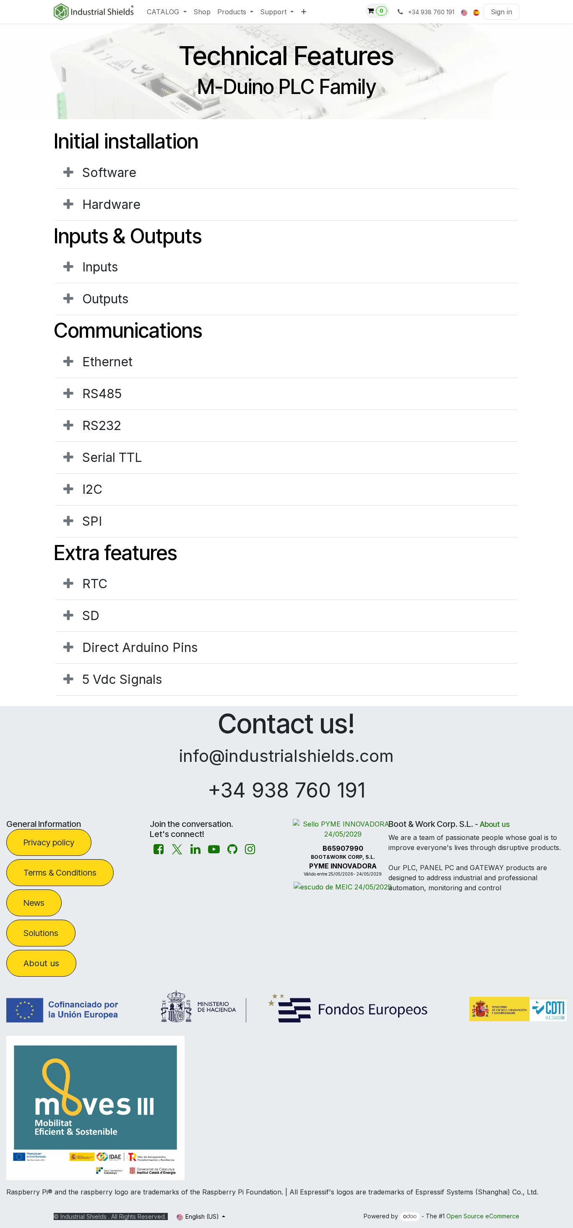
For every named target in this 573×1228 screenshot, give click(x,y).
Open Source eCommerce (482, 1216)
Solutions (40, 933)
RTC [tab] (94, 583)
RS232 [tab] (101, 425)
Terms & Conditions (59, 873)
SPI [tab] (92, 521)
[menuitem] (166, 11)
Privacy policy (48, 842)
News (33, 903)
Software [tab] (109, 172)
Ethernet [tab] (107, 361)
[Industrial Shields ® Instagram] (250, 849)
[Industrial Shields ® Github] (232, 849)
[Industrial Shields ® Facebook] (158, 849)
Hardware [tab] (111, 204)
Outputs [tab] (105, 298)
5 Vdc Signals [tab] (122, 679)
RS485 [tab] (102, 393)
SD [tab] (90, 615)
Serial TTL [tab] (112, 457)
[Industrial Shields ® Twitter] (177, 849)
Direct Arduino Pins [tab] (140, 647)
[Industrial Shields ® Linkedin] (195, 849)
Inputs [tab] (100, 266)
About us (41, 963)
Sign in (501, 12)
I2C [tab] (92, 489)
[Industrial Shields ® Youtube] (214, 849)
